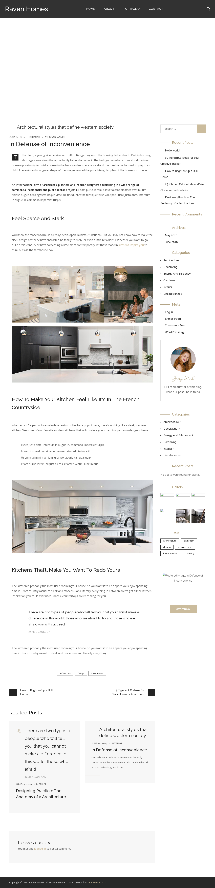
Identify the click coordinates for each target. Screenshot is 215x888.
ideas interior (97, 673)
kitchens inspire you (131, 245)
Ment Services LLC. (96, 882)
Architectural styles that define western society (65, 127)
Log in (169, 312)
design (81, 673)
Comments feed (175, 325)
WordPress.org (174, 332)
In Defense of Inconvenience (119, 749)
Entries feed (173, 318)
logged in (40, 848)
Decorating (170, 267)
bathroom (189, 541)
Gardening (169, 280)
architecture (65, 673)
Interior (87, 79)
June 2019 (171, 242)
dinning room (185, 547)
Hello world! (172, 150)
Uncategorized (172, 293)
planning (189, 553)
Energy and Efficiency (177, 273)
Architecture (171, 260)
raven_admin (57, 137)
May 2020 (171, 235)
